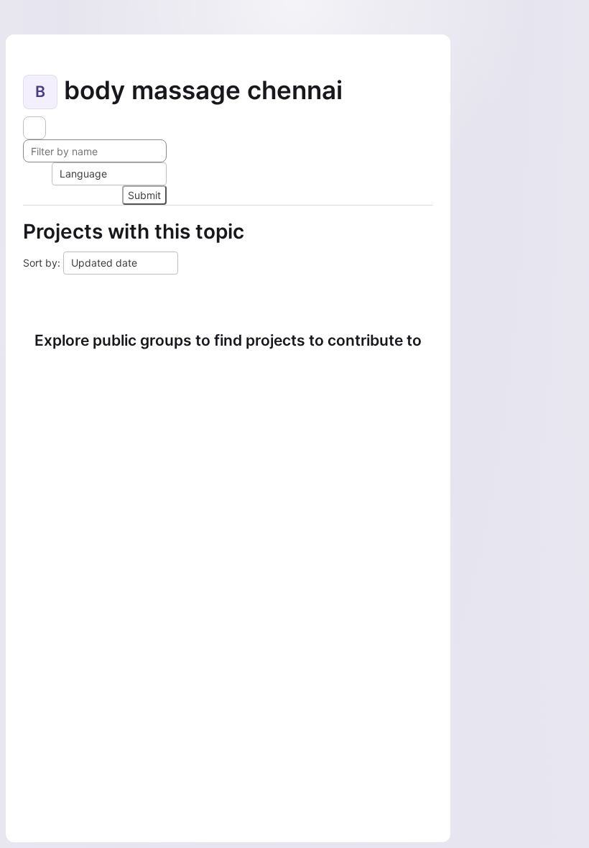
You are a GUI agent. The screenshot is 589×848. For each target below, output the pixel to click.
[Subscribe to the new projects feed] (34, 127)
